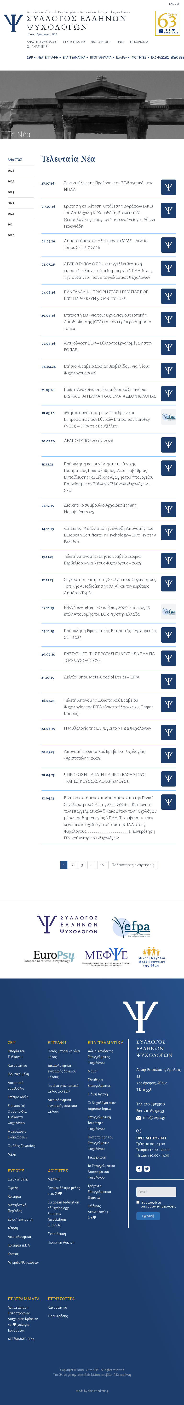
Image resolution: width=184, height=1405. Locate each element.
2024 (11, 192)
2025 (11, 181)
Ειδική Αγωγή (98, 1094)
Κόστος (13, 1254)
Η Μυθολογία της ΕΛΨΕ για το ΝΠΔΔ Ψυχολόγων (107, 728)
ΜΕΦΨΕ (54, 1179)
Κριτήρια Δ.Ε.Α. (19, 1245)
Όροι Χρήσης (58, 1316)
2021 (11, 224)
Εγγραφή (148, 1216)
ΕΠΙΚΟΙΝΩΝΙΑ (139, 42)
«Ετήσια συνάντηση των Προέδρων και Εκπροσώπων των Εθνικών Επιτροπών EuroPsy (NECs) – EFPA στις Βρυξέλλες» (107, 419)
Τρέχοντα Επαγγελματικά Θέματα (99, 1191)
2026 (11, 170)
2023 (11, 203)
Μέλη (12, 1154)
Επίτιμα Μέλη (18, 1097)
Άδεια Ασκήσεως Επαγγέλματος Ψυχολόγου (100, 1057)
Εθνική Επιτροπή (20, 1219)
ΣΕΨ (30, 57)
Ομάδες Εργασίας (21, 1146)
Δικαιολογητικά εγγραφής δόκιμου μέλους (62, 1071)
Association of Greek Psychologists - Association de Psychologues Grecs (78, 12)
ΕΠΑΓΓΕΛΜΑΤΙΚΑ (74, 57)
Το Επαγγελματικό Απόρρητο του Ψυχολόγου (101, 1171)
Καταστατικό (17, 1065)
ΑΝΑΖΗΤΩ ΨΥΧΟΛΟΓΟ (42, 42)
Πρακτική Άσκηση (61, 1242)
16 (102, 865)
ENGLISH (174, 3)
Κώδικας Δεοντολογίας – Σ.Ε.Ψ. (99, 1211)
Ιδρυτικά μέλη (18, 1074)
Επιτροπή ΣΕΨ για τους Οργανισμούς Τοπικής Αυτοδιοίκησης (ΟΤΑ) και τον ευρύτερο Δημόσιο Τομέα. (107, 322)
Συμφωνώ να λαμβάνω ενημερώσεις (158, 1204)
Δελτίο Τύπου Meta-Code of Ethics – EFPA (101, 677)
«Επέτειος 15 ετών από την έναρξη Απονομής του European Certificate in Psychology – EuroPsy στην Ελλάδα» (110, 535)
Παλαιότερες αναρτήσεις (132, 865)
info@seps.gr (154, 1117)
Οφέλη (13, 1188)
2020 (11, 235)
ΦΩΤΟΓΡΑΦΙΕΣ (101, 42)
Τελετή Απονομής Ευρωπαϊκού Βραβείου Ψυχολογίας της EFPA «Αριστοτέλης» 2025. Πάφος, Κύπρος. (109, 707)
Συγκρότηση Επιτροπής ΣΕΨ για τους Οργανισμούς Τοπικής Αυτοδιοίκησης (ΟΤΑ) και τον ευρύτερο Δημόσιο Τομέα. (110, 586)
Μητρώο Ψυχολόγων (23, 1262)
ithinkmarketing (98, 1391)
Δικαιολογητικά (19, 1237)
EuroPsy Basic (18, 1179)
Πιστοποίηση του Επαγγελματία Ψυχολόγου (100, 1143)
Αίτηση (13, 1228)
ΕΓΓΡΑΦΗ (51, 57)
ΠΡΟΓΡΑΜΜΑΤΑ (100, 57)
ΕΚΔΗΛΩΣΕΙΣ (160, 57)
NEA (40, 57)
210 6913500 (154, 1104)
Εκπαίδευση (57, 1234)
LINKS (120, 42)
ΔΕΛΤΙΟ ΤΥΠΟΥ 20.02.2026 (88, 440)
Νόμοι (93, 1071)
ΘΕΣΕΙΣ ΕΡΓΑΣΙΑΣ (74, 42)
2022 (11, 213)
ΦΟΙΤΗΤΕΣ (139, 57)
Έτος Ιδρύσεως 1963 (42, 34)
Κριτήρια (14, 1196)
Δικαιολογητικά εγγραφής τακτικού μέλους (62, 1105)
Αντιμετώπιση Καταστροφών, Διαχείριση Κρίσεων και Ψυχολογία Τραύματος (23, 1319)
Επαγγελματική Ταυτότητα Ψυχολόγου (99, 1123)
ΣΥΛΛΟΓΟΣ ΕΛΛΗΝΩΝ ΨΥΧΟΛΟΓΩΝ (77, 23)
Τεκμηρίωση (97, 1157)
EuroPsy (121, 57)
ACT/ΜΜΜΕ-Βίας (21, 1339)
